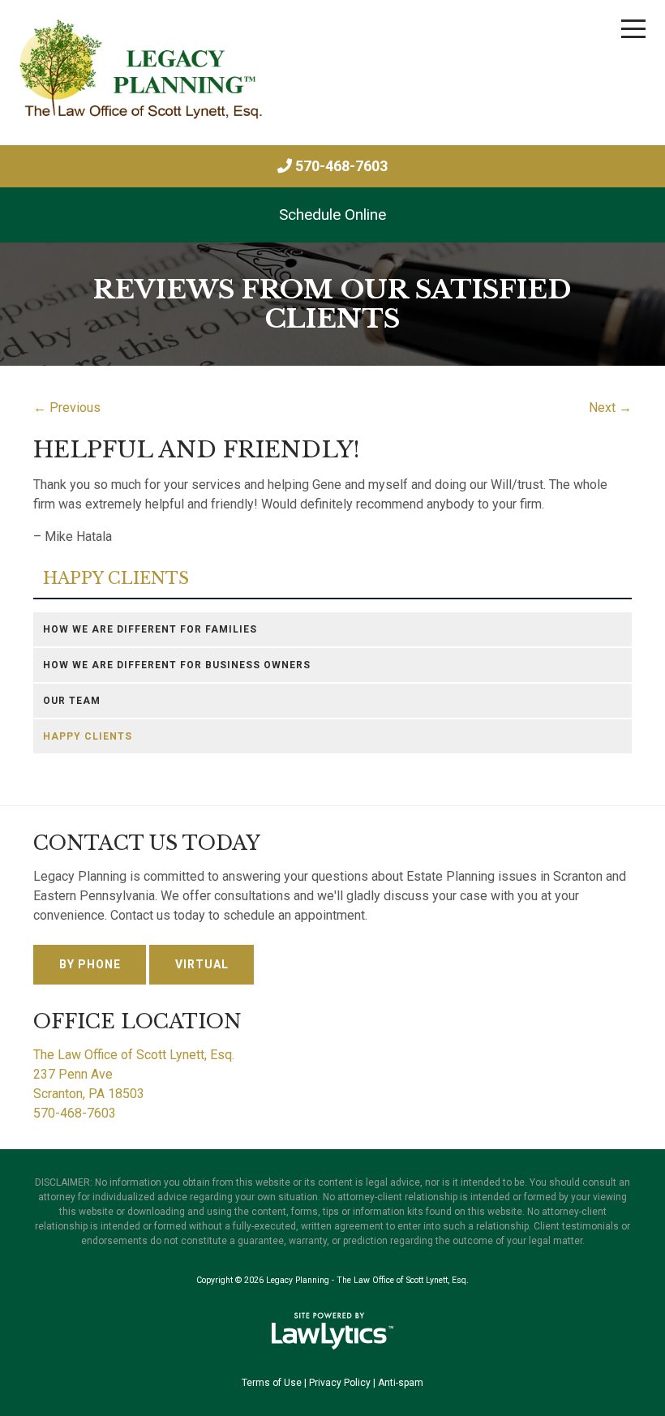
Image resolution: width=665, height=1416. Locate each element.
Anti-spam (400, 1382)
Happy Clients (116, 578)
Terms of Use (272, 1382)
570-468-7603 (341, 165)
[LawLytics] (332, 1330)
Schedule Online (332, 214)
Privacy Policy (340, 1382)
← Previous (67, 407)
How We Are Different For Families (150, 629)
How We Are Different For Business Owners (177, 665)
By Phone (90, 964)
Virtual (202, 964)
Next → (610, 407)
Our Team (72, 700)
